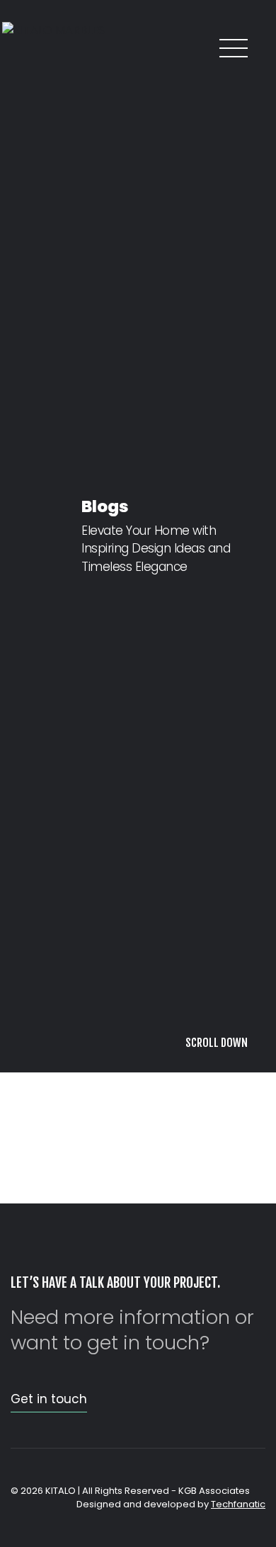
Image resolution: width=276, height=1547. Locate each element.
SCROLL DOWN (216, 1517)
